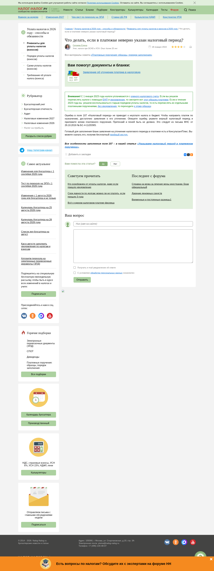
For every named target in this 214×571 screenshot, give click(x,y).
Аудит (27, 113)
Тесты (164, 10)
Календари (152, 10)
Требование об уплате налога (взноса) (39, 77)
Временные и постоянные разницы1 (151, 199)
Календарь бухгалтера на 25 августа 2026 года (36, 208)
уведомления (117, 99)
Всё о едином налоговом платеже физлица (91, 203)
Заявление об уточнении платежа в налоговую (111, 72)
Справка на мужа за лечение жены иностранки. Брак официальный (160, 185)
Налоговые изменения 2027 (39, 118)
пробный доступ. (119, 134)
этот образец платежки (156, 99)
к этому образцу (142, 106)
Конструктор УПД (172, 17)
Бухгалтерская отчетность (38, 109)
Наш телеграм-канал (39, 150)
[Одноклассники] (191, 154)
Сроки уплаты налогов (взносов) (39, 67)
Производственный (38, 423)
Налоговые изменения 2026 (39, 123)
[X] (188, 154)
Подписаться (39, 294)
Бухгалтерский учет (34, 104)
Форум (174, 10)
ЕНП (105, 99)
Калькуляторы (135, 10)
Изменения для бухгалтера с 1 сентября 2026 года (37, 172)
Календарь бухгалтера (38, 414)
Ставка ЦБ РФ (119, 17)
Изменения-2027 (55, 17)
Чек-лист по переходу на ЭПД (88, 17)
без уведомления (107, 106)
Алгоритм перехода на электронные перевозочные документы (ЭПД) (36, 261)
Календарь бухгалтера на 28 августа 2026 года (36, 220)
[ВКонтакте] (185, 154)
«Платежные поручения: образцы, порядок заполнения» (121, 55)
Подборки (102, 10)
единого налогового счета (145, 96)
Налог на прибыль (34, 128)
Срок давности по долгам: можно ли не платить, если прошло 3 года (96, 195)
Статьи (79, 10)
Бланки (90, 10)
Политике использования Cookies (103, 3)
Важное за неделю (28, 17)
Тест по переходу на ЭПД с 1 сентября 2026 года (36, 184)
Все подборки (38, 374)
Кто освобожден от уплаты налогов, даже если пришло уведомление (93, 185)
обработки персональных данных (106, 273)
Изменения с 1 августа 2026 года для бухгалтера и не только (38, 196)
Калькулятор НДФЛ (145, 17)
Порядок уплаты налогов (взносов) (40, 57)
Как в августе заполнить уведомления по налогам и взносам (35, 246)
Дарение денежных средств (147, 193)
